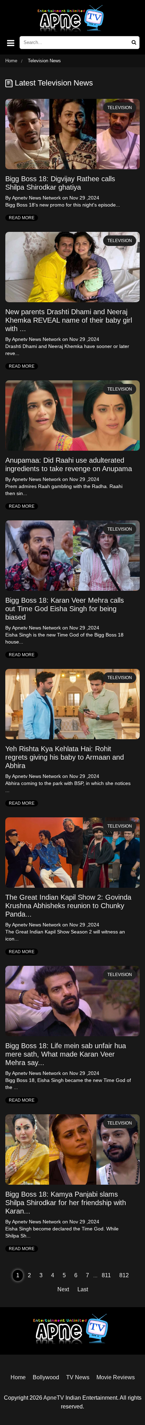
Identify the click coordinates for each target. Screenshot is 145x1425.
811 (106, 1275)
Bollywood (46, 1377)
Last (82, 1289)
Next (63, 1289)
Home (11, 60)
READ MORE (21, 217)
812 (124, 1275)
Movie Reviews (115, 1377)
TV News (77, 1377)
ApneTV (53, 1398)
